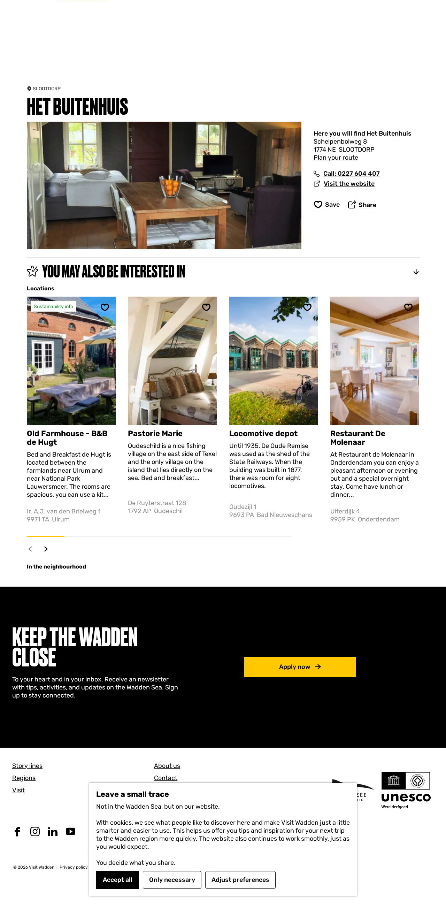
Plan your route (336, 157)
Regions (24, 778)
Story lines (27, 766)
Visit (18, 790)
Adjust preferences (240, 880)
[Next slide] (46, 549)
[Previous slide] (30, 549)
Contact (165, 778)
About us (167, 766)
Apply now (294, 667)
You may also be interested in (113, 271)
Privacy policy (74, 867)
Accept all (117, 880)
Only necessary (172, 880)
